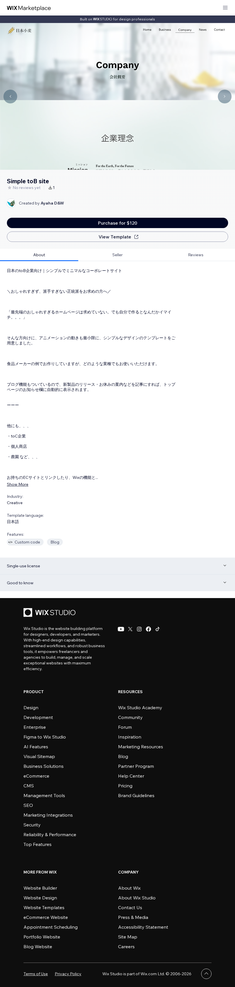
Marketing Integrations (48, 815)
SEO (28, 805)
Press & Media (133, 917)
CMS (28, 786)
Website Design (40, 898)
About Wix (129, 888)
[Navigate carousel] (10, 96)
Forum (125, 727)
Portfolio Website (41, 937)
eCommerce (36, 776)
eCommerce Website (45, 917)
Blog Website (37, 946)
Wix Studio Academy (140, 707)
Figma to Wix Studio (44, 737)
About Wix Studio (137, 898)
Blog (123, 756)
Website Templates (43, 907)
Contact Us (130, 907)
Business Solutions (43, 766)
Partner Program (136, 766)
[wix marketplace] (29, 8)
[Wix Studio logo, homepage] (50, 613)
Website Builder (40, 888)
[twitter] (130, 629)
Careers (126, 946)
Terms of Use (35, 973)
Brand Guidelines (136, 795)
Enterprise (34, 727)
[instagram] (139, 629)
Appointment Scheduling (50, 927)
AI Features (35, 746)
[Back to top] (206, 974)
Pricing (125, 786)
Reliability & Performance (49, 834)
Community (130, 717)
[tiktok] (157, 629)
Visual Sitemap (39, 756)
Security (32, 825)
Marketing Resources (140, 746)
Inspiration (129, 737)
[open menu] (225, 8)
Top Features (37, 844)
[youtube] (120, 629)
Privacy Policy (68, 973)
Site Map (127, 937)
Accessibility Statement (143, 927)
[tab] (39, 255)
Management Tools (44, 795)
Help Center (131, 776)
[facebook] (148, 629)
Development (38, 717)
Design (30, 707)
